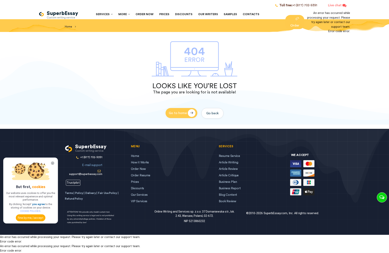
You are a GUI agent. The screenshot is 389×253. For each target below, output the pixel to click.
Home (135, 156)
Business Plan (228, 181)
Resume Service (229, 156)
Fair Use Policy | (108, 193)
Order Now (145, 14)
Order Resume (140, 175)
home (68, 26)
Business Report (230, 188)
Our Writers (208, 14)
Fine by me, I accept (30, 217)
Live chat (335, 5)
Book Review (227, 201)
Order (294, 25)
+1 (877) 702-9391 (298, 5)
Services (103, 14)
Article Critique (229, 175)
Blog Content (228, 194)
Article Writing (228, 162)
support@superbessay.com (85, 169)
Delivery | (91, 193)
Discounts (183, 14)
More (123, 14)
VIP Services (139, 201)
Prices (164, 14)
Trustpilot (73, 182)
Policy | (79, 193)
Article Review (228, 168)
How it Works (140, 162)
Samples (230, 14)
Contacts (251, 14)
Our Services (139, 194)
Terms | (69, 193)
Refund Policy (74, 198)
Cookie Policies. (30, 211)
